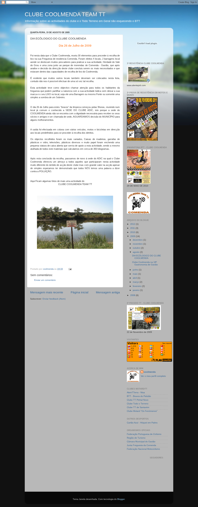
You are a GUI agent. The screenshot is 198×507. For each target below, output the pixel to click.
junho (136, 270)
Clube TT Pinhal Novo (137, 400)
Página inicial (79, 292)
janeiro (136, 290)
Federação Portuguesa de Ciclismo (144, 434)
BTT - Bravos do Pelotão (139, 396)
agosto (136, 252)
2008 (133, 295)
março (136, 282)
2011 (133, 228)
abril (135, 278)
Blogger (121, 499)
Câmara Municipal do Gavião (141, 441)
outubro (137, 248)
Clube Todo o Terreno (137, 404)
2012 (133, 224)
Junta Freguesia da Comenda (141, 445)
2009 (133, 236)
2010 (133, 232)
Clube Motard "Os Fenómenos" (142, 411)
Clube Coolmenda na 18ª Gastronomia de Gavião (145, 263)
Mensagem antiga (108, 292)
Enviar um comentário (45, 280)
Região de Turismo (136, 438)
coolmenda (150, 372)
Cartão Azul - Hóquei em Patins (142, 423)
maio (135, 274)
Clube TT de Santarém (138, 407)
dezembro (138, 240)
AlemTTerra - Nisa (136, 392)
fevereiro (137, 286)
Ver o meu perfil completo (153, 376)
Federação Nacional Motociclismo (143, 449)
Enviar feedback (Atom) (54, 299)
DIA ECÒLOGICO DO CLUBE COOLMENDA (146, 257)
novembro (138, 244)
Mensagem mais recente (46, 292)
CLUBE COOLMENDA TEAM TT (65, 14)
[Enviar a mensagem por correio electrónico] (70, 269)
